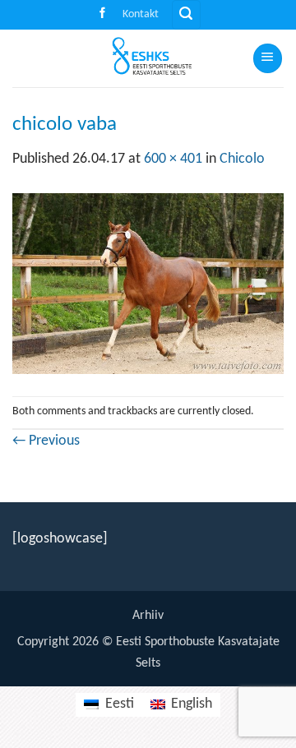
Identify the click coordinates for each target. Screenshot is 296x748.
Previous (46, 441)
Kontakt (141, 14)
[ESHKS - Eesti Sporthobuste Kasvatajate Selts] (146, 58)
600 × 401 (173, 159)
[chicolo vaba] (148, 283)
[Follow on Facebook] (102, 14)
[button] (186, 15)
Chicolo (242, 159)
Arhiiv (148, 615)
